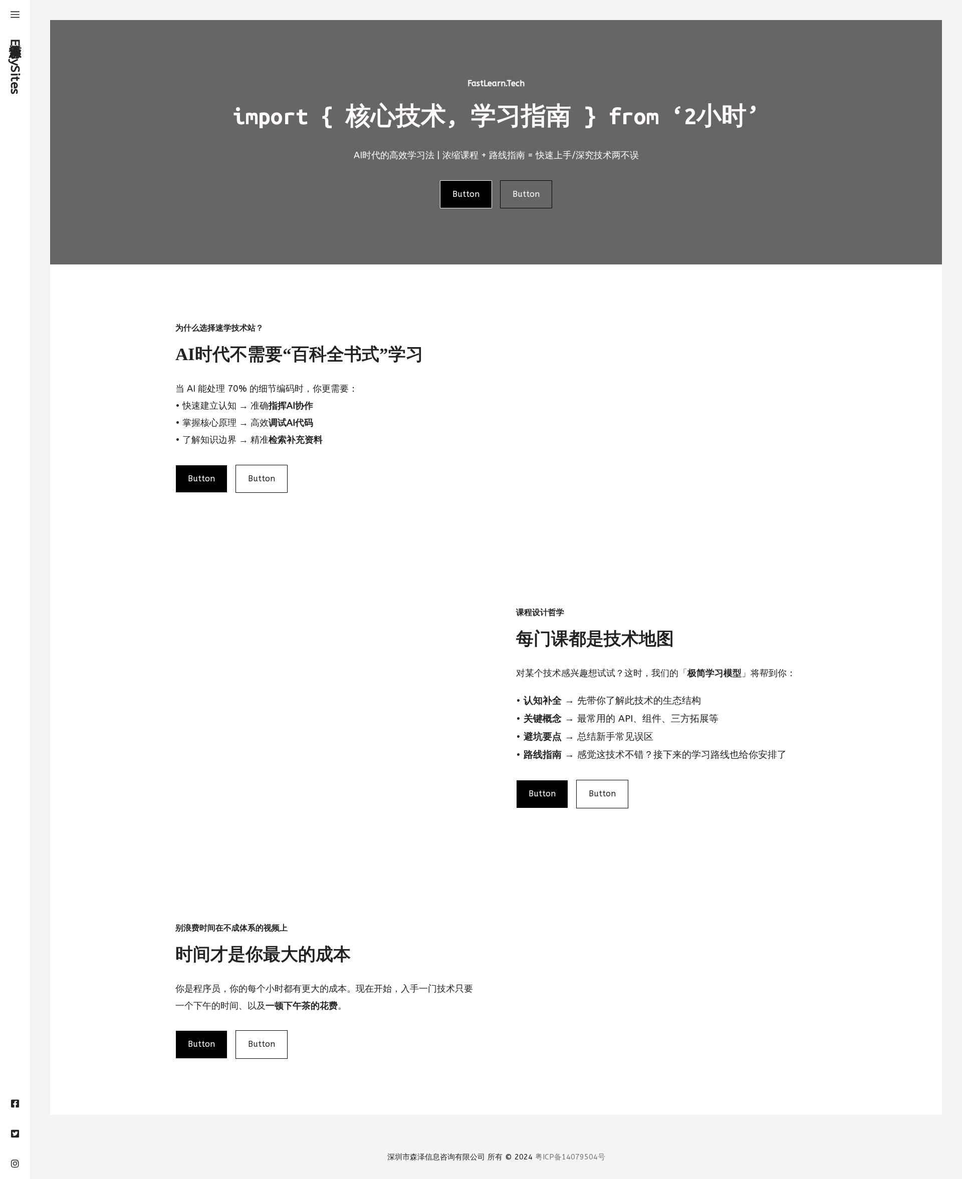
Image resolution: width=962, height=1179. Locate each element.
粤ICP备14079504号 (570, 1156)
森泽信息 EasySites (15, 64)
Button (465, 194)
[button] (15, 15)
